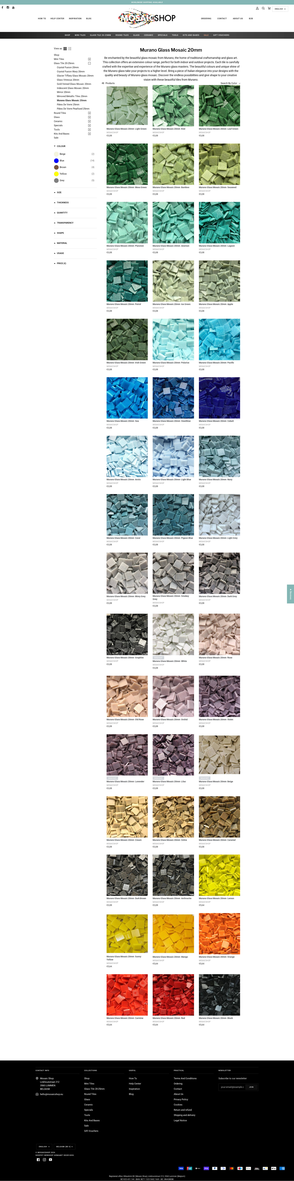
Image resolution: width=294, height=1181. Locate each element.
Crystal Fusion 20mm (68, 67)
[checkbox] (77, 154)
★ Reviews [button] (290, 594)
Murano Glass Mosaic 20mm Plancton (125, 246)
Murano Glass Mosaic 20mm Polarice (171, 362)
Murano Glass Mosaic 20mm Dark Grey (218, 596)
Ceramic (58, 121)
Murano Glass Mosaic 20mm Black (216, 1018)
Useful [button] (132, 1070)
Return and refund (183, 1110)
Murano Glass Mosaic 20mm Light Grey (218, 538)
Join (251, 1087)
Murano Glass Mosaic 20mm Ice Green (171, 304)
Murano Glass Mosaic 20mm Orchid (170, 719)
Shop (56, 55)
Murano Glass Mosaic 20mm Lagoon (217, 246)
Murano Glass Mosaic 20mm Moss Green (127, 187)
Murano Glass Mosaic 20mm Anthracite (172, 898)
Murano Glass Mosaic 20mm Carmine (125, 1018)
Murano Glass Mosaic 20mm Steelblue (172, 421)
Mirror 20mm (63, 92)
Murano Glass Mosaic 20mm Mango (170, 957)
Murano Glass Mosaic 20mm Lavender (125, 781)
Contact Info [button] (42, 1070)
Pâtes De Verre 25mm (68, 104)
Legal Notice (180, 1120)
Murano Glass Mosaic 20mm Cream (124, 840)
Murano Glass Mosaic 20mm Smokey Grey (171, 597)
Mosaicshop (44, 1152)
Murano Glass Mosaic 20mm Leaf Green (218, 129)
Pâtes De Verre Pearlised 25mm (73, 108)
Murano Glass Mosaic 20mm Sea (123, 421)
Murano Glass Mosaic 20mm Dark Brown (126, 898)
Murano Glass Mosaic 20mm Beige (216, 781)
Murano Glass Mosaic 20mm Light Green (127, 129)
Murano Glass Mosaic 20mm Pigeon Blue (173, 538)
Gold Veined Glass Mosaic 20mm (74, 84)
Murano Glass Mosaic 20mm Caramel (217, 840)
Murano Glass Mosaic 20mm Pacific (216, 362)
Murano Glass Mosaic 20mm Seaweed (217, 187)
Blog (88, 19)
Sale (56, 137)
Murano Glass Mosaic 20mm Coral (123, 538)
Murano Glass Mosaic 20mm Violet (216, 719)
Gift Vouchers (91, 1131)
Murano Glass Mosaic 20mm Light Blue (172, 479)
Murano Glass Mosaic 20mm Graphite (125, 657)
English (279, 9)
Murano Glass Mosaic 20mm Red (169, 1018)
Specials (58, 125)
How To (42, 19)
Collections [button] (90, 1070)
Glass (57, 117)
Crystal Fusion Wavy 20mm (71, 71)
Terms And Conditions (185, 1078)
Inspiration (75, 19)
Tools (57, 129)
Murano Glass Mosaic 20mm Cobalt (216, 421)
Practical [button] (179, 1070)
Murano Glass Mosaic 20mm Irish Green (126, 362)
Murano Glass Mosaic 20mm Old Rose (125, 719)
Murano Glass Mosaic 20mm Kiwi (169, 129)
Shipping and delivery (184, 1115)
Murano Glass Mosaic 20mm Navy (215, 479)
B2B (251, 19)
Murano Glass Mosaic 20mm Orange (217, 957)
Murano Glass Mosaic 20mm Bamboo (171, 187)
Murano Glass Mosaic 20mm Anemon (171, 246)
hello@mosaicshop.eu (51, 1094)
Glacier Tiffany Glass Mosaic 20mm (75, 75)
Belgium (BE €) (63, 1147)
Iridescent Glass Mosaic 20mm (73, 88)
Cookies (178, 1104)
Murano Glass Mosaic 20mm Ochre (170, 840)
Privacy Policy (181, 1099)
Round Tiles (60, 113)
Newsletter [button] (225, 1070)
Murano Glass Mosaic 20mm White (170, 661)
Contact (222, 19)
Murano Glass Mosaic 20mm (72, 100)
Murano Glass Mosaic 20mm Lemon (216, 898)
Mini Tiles (59, 59)
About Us (238, 19)
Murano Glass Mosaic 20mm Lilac (169, 781)
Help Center (57, 19)
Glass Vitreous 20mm (68, 80)
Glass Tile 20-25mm (64, 63)
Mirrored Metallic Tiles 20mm (72, 96)
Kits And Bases (61, 134)
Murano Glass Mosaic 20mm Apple (216, 304)
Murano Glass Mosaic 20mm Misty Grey (126, 596)
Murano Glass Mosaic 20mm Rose (215, 657)
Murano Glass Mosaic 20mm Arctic (124, 479)
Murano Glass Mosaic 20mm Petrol (124, 304)
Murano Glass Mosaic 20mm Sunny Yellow (124, 958)
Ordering (206, 19)
